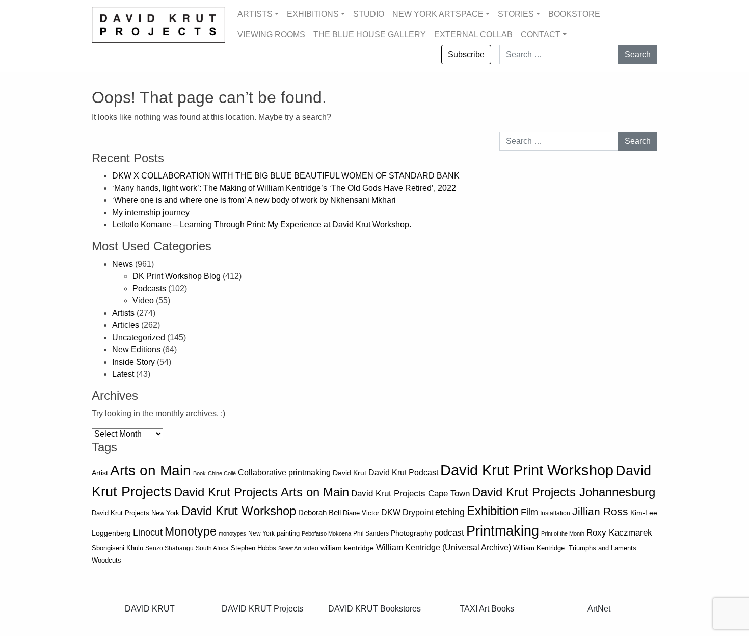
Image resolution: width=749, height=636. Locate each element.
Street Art (289, 548)
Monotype (191, 531)
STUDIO (368, 14)
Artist (100, 473)
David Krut (349, 473)
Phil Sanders (371, 533)
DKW (390, 512)
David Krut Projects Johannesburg (563, 492)
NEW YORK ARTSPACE (438, 14)
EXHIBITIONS (313, 14)
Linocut (148, 532)
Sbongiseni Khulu (117, 548)
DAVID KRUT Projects (262, 608)
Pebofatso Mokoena (326, 533)
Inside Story (133, 362)
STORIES (516, 14)
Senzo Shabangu (169, 548)
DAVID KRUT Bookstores (374, 608)
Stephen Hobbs (253, 548)
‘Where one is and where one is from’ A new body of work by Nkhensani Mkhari (254, 200)
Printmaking (502, 531)
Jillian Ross (600, 511)
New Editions (136, 349)
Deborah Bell (319, 512)
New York (261, 533)
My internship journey (151, 212)
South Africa (212, 548)
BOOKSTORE (574, 14)
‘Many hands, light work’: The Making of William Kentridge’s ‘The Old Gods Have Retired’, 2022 (285, 188)
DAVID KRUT (150, 608)
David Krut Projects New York (135, 513)
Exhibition (493, 511)
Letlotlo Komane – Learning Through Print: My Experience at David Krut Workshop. (261, 224)
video (310, 548)
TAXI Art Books (487, 608)
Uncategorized (138, 337)
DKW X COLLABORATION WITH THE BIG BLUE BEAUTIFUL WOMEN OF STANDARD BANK (287, 175)
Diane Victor (361, 513)
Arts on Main (150, 470)
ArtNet (598, 608)
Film (529, 512)
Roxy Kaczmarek (619, 533)
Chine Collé (222, 473)
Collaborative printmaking (284, 472)
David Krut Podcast (403, 472)
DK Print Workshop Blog (176, 276)
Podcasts (149, 288)
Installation (555, 513)
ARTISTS (255, 14)
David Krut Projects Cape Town (410, 493)
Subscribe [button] (466, 54)
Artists (123, 313)
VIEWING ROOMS (271, 34)
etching (450, 512)
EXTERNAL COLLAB (473, 34)
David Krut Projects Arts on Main (261, 492)
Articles (125, 325)
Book (199, 473)
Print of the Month (562, 533)
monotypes (232, 533)
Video (143, 300)
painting (288, 533)
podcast (449, 533)
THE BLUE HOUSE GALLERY (369, 34)
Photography (411, 533)
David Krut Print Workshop (526, 470)
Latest (123, 374)
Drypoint (418, 512)
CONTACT (540, 34)
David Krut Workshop (238, 511)
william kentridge (347, 548)
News (122, 264)
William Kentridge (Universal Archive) (443, 547)
